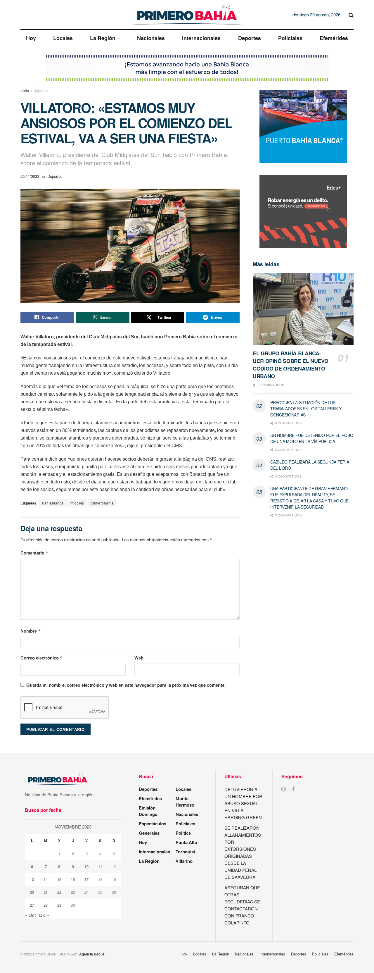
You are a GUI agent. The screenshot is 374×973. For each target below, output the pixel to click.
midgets (77, 502)
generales (149, 833)
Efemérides (334, 38)
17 (86, 879)
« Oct (30, 915)
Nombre (30, 631)
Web (138, 658)
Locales (63, 38)
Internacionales (201, 38)
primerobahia (102, 502)
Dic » (44, 915)
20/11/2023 (29, 176)
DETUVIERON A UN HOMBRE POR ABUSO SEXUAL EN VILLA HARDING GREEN (243, 803)
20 (32, 892)
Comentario (34, 553)
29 (59, 905)
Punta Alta (186, 842)
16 (73, 879)
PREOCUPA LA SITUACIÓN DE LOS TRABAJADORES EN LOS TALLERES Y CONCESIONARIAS (306, 408)
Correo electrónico (41, 658)
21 (46, 892)
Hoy (31, 38)
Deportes (249, 38)
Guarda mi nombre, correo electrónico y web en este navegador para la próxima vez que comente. (126, 685)
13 (32, 879)
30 (73, 905)
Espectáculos (152, 823)
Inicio (24, 90)
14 (46, 879)
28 (46, 905)
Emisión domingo (148, 811)
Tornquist (185, 851)
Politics (183, 833)
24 (86, 892)
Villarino (184, 861)
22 (59, 892)
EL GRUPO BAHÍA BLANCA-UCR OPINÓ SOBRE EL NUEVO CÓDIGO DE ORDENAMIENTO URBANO (290, 364)
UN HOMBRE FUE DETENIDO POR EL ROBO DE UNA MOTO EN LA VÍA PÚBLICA (311, 438)
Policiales (290, 38)
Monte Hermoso (185, 801)
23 (73, 892)
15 (59, 879)
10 (86, 866)
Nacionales (151, 38)
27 (32, 905)
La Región (102, 38)
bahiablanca (53, 502)
